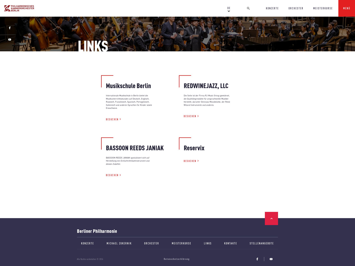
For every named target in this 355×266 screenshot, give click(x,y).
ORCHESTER (296, 8)
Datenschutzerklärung (177, 259)
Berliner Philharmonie (97, 231)
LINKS (208, 243)
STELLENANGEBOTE (262, 243)
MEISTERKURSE (323, 8)
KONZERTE (272, 8)
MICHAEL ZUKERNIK (119, 243)
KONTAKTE (230, 243)
